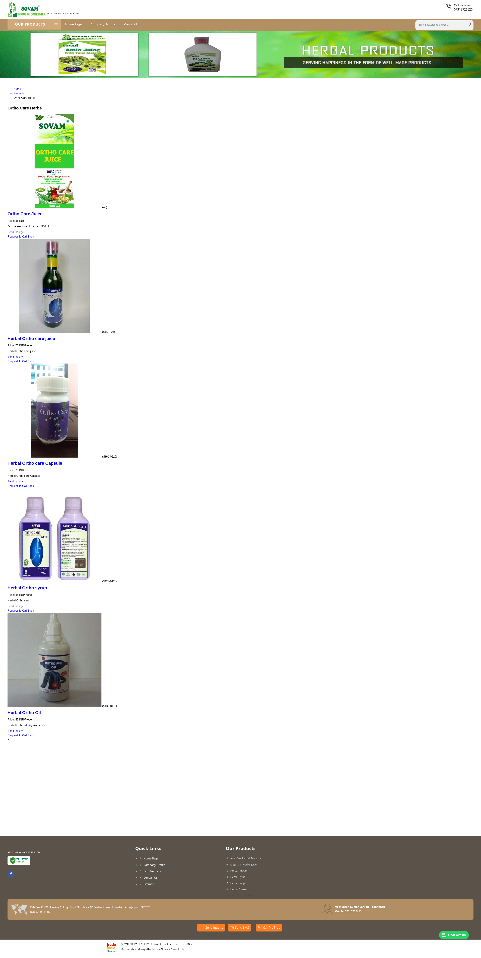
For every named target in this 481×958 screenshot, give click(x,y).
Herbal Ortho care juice (31, 338)
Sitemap (149, 884)
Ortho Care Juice (25, 214)
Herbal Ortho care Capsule (35, 463)
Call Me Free (271, 927)
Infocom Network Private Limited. (169, 949)
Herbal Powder (239, 870)
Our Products (30, 24)
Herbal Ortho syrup (27, 588)
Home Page (73, 24)
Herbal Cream (238, 889)
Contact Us (132, 24)
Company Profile (103, 24)
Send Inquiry (15, 232)
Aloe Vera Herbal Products (245, 858)
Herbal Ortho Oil (24, 712)
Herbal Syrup (237, 877)
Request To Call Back (21, 236)
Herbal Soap (237, 883)
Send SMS (242, 927)
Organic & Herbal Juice (243, 864)
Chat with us (457, 935)
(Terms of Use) (185, 944)
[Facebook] (11, 875)
